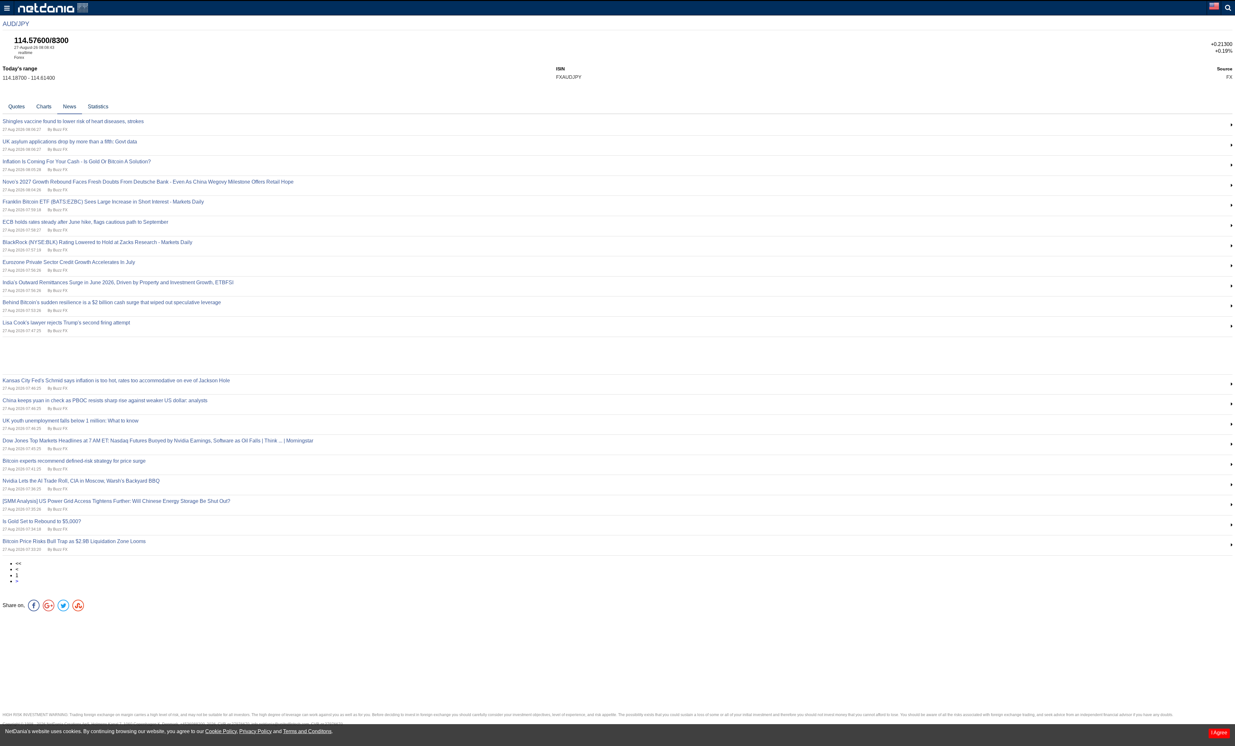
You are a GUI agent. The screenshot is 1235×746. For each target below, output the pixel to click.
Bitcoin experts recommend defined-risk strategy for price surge (74, 461)
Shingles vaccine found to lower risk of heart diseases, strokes (73, 121)
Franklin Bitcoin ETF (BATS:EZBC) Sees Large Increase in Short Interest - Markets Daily (103, 202)
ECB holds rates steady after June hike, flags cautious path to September (85, 222)
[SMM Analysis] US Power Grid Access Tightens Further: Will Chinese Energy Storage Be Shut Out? (116, 501)
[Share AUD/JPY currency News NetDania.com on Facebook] (34, 605)
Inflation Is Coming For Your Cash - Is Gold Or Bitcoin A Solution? (77, 161)
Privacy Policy (255, 731)
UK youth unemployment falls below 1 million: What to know (71, 420)
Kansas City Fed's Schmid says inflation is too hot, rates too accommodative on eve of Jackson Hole (116, 380)
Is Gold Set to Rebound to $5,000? (42, 521)
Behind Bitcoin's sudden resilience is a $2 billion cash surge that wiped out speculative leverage (112, 302)
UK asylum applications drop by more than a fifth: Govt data (70, 141)
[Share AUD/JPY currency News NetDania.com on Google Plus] (48, 605)
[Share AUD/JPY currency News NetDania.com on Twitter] (63, 605)
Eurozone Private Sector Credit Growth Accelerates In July (69, 262)
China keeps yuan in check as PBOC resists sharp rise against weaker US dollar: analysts (105, 400)
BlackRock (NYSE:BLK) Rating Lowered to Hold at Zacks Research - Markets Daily (97, 242)
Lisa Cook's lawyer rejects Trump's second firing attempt (66, 322)
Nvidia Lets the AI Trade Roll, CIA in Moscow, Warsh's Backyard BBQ (81, 481)
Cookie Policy (221, 731)
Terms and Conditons (307, 731)
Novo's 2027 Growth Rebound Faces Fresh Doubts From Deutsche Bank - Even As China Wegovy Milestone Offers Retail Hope (148, 182)
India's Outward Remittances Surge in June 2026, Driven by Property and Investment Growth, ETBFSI (118, 282)
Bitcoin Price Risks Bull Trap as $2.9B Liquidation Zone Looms (74, 541)
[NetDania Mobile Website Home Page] (53, 7)
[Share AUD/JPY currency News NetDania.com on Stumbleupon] (78, 605)
